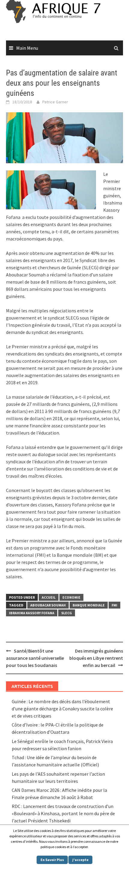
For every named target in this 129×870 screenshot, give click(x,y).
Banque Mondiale (89, 605)
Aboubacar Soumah (48, 605)
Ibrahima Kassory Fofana (31, 613)
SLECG (66, 613)
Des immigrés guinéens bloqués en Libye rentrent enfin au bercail (96, 658)
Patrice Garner (55, 102)
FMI (114, 605)
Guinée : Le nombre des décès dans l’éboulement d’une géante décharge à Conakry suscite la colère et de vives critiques (62, 708)
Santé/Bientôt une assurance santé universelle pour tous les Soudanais (35, 658)
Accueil (49, 597)
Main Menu (27, 48)
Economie (71, 597)
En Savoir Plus (52, 859)
